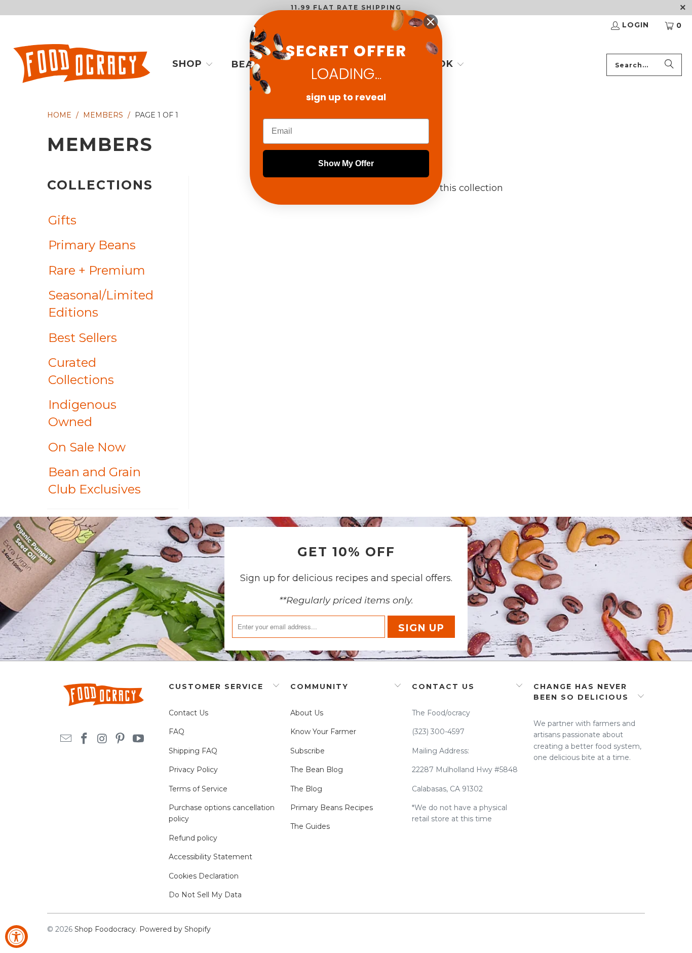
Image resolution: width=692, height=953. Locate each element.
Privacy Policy (193, 769)
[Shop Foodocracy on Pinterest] (120, 739)
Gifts (62, 220)
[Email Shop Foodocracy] (66, 739)
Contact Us (188, 712)
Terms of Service (198, 788)
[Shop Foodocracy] (81, 65)
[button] (192, 65)
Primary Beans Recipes (331, 807)
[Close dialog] (430, 21)
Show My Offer (346, 163)
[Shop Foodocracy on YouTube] (138, 739)
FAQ (176, 731)
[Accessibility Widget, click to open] (16, 936)
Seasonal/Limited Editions (100, 304)
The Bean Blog (316, 769)
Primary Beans (92, 245)
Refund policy (193, 838)
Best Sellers (82, 337)
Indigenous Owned (82, 413)
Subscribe (307, 750)
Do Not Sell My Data (205, 894)
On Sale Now (87, 447)
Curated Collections (81, 371)
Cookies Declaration (204, 876)
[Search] (669, 65)
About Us (306, 712)
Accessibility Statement (210, 856)
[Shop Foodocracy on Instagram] (102, 739)
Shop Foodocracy (105, 929)
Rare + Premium (96, 270)
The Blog (306, 788)
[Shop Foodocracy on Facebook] (84, 739)
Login (635, 24)
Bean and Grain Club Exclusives (94, 481)
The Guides (310, 826)
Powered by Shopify (175, 929)
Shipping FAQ (193, 750)
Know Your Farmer (323, 731)
